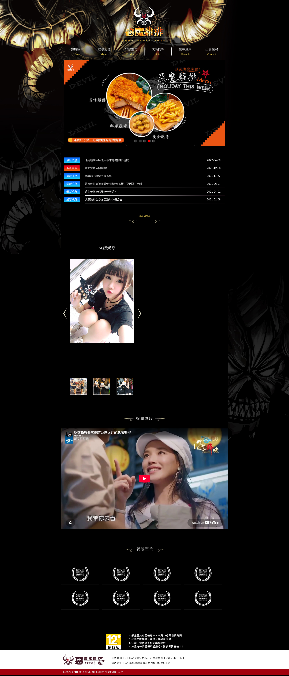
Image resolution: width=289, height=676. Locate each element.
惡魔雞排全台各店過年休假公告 (103, 199)
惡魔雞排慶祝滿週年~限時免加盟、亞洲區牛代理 (113, 183)
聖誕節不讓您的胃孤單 (98, 176)
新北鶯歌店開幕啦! (96, 168)
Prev (66, 315)
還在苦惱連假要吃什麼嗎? (100, 191)
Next (140, 315)
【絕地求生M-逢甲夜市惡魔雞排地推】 (108, 160)
